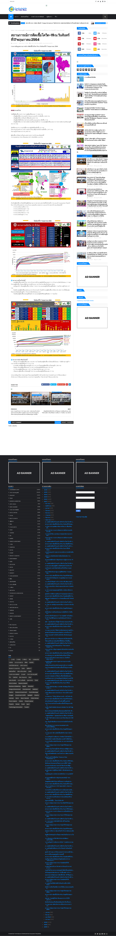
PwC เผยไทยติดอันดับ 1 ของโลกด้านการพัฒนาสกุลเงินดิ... (59, 754)
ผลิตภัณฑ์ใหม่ (25, 17)
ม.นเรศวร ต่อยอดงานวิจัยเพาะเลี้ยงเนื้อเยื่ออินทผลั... (58, 676)
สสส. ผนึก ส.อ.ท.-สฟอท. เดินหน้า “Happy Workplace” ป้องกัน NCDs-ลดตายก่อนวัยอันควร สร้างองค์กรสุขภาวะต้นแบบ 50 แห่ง (32, 23)
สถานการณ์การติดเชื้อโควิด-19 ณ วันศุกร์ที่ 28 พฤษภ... (59, 575)
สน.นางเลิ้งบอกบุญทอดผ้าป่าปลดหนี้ (54, 854)
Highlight (12, 495)
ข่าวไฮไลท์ (84, 156)
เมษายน (47, 912)
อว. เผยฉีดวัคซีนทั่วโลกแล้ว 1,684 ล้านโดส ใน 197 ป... (59, 624)
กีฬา (10, 535)
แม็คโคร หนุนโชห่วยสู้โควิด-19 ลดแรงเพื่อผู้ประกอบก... (59, 749)
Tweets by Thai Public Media (85, 300)
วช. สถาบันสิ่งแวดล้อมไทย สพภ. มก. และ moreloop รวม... (59, 742)
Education (12, 564)
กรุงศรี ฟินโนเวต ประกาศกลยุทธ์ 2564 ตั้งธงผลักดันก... (59, 870)
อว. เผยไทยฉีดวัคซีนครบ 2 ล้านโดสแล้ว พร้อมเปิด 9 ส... (58, 849)
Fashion (12, 613)
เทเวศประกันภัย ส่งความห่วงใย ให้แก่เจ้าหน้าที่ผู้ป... (58, 765)
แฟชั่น (11, 619)
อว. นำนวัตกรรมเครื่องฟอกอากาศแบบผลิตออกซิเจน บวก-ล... (58, 797)
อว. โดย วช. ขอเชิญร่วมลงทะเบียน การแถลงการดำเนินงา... (59, 605)
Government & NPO (76, 23)
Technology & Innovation (16, 593)
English (12, 1)
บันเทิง (11, 561)
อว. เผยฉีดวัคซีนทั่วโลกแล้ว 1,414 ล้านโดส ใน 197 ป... (59, 806)
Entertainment (13, 558)
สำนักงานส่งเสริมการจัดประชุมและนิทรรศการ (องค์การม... (59, 587)
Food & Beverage (14, 576)
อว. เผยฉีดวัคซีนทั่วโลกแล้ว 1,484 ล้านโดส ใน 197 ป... (59, 751)
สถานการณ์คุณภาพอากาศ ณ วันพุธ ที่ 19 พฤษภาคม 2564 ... (58, 745)
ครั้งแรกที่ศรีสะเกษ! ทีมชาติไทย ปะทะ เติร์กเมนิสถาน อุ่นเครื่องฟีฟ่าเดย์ (95, 124)
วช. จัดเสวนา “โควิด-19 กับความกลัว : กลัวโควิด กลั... (59, 696)
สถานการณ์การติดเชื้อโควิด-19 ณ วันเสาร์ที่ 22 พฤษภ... (57, 683)
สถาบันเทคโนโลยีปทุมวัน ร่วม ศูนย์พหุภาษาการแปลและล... (58, 578)
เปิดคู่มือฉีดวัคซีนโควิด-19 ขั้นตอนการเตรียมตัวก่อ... (58, 781)
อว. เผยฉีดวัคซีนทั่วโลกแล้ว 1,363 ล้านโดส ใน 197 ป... (59, 846)
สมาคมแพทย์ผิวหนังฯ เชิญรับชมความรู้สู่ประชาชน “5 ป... (59, 560)
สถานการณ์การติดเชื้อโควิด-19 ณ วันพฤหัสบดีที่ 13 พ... (59, 857)
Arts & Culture (13, 604)
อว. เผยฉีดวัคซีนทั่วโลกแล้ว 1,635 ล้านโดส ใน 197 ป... (59, 671)
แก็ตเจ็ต (11, 599)
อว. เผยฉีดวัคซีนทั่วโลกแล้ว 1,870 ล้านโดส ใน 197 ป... (59, 522)
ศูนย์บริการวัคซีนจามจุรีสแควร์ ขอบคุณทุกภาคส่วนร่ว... (59, 594)
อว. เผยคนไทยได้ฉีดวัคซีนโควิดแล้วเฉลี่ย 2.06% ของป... (57, 883)
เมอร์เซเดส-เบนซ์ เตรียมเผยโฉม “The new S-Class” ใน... (57, 646)
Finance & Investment (15, 541)
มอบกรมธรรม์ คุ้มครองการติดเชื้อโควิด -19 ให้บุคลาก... (59, 875)
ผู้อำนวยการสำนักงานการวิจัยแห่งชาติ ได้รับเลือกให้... (59, 638)
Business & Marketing (15, 501)
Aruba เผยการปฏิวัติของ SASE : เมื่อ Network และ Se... (59, 770)
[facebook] (96, 1)
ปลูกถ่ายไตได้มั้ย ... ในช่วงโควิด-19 (54, 800)
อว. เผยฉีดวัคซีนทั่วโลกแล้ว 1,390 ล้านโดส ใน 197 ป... (59, 819)
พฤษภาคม (48, 520)
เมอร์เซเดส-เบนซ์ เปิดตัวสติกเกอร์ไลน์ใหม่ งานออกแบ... (58, 568)
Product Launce (14, 633)
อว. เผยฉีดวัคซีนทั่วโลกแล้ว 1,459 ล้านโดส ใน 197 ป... (59, 768)
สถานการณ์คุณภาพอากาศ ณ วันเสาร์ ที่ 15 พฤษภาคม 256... (58, 815)
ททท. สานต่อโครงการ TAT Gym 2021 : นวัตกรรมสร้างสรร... (58, 786)
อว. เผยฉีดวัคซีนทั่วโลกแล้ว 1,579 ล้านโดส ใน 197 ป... (59, 690)
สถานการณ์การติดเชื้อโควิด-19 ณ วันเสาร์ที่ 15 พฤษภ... (59, 809)
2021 (45, 501)
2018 (45, 927)
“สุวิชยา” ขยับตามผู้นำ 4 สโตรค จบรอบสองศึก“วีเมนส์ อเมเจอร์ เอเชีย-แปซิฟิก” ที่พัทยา (95, 139)
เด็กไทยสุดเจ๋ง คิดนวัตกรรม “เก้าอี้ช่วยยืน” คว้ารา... (58, 872)
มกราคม (47, 919)
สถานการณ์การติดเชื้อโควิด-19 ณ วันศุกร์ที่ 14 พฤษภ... (59, 828)
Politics (12, 636)
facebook (70, 422)
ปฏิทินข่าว (49, 17)
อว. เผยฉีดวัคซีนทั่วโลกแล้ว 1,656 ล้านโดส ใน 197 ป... (59, 643)
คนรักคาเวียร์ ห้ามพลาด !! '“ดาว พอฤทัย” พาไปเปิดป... (59, 616)
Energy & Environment (15, 616)
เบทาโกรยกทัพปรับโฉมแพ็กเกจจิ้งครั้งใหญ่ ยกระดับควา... (58, 668)
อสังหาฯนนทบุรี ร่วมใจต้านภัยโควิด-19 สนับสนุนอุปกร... (58, 635)
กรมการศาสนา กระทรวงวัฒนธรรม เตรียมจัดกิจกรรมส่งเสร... (59, 812)
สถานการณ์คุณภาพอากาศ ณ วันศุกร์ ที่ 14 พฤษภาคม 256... (58, 825)
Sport (11, 530)
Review (11, 650)
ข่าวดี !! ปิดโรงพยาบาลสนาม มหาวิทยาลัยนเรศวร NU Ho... (59, 718)
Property (12, 573)
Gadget (11, 596)
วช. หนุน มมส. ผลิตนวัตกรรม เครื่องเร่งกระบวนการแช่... (58, 905)
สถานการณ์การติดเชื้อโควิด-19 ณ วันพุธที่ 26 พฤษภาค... (59, 609)
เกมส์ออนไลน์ (12, 645)
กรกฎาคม (48, 515)
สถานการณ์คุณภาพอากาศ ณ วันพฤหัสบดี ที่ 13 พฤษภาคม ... (57, 863)
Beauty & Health (14, 518)
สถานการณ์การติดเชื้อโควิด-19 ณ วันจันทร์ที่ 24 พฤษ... (59, 653)
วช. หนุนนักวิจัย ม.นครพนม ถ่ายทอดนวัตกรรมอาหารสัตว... (58, 534)
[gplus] (105, 1)
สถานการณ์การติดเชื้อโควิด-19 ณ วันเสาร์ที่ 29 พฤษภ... (57, 549)
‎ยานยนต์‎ (11, 553)
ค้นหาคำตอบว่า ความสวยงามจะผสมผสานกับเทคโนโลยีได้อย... (56, 726)
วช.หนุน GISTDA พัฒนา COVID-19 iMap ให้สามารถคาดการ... (59, 687)
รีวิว (56, 17)
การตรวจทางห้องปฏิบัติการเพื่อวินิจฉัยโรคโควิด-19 (58, 566)
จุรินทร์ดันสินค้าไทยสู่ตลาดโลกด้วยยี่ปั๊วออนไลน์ (57, 701)
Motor (11, 550)
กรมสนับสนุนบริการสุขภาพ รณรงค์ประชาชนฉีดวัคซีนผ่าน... (59, 552)
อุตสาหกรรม (12, 590)
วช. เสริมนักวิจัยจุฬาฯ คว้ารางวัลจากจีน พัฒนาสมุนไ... (59, 581)
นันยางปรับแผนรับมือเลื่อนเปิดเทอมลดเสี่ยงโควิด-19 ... (59, 711)
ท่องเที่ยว (11, 538)
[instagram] (103, 1)
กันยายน (47, 510)
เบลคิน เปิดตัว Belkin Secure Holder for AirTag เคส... (59, 707)
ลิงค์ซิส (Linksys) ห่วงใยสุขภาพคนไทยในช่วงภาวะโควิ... (59, 835)
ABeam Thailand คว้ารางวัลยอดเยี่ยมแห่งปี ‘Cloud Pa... (59, 599)
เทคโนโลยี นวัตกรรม (14, 607)
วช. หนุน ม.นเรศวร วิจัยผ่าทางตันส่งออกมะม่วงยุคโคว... (59, 630)
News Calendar (13, 507)
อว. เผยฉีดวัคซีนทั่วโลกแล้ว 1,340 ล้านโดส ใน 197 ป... (59, 877)
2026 (45, 490)
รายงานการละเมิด (81, 517)
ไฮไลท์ (11, 498)
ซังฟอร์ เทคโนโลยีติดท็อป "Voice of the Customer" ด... (56, 757)
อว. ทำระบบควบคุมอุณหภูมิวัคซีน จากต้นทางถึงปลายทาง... (58, 590)
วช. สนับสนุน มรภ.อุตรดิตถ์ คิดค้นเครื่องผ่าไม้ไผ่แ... (58, 655)
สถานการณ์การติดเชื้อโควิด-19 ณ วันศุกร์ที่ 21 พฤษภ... (59, 699)
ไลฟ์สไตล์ (12, 610)
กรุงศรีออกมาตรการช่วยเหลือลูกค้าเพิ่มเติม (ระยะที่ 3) (59, 678)
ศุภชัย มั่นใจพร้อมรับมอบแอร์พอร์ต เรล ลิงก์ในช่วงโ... (59, 632)
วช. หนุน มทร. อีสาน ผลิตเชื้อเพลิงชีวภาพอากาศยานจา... (58, 733)
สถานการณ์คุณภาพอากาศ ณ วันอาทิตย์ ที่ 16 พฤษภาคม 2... (59, 803)
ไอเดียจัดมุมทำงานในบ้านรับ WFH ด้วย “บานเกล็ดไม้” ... (59, 774)
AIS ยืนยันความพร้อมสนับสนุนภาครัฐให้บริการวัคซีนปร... (59, 612)
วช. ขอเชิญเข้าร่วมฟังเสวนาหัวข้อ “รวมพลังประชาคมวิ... (59, 842)
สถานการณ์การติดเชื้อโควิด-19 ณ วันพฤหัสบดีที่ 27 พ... (59, 596)
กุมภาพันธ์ (48, 917)
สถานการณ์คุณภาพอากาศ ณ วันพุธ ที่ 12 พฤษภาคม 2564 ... (58, 891)
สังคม (11, 524)
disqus (64, 422)
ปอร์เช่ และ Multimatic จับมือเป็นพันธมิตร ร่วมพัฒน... (57, 556)
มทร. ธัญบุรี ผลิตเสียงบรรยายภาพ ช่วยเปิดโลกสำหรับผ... (59, 722)
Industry (12, 570)
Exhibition (12, 547)
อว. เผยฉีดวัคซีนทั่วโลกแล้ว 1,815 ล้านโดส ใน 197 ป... (59, 546)
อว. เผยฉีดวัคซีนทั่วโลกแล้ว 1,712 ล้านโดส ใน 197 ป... (59, 602)
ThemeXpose (17, 933)
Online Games (13, 630)
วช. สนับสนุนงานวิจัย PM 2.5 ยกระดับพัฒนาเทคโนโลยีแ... (56, 839)
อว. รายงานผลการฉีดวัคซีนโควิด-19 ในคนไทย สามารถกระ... (57, 821)
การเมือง (11, 639)
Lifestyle (12, 601)
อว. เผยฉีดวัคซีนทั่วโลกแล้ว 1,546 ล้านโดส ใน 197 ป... (59, 713)
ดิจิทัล (11, 578)
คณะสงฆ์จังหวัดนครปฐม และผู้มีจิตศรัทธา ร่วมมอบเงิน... (58, 572)
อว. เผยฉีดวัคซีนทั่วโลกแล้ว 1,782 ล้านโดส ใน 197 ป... (59, 563)
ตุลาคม (47, 508)
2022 (45, 499)
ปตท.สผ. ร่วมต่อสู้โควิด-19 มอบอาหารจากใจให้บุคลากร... (57, 899)
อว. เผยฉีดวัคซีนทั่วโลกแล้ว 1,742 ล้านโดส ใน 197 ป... (59, 584)
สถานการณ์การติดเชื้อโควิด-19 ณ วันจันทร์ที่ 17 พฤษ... (59, 784)
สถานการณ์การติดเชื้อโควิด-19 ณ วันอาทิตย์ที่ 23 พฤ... (59, 673)
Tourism (12, 532)
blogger (57, 422)
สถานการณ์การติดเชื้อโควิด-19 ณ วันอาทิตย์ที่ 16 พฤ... (59, 794)
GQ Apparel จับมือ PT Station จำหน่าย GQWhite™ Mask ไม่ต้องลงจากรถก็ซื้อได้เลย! (95, 108)
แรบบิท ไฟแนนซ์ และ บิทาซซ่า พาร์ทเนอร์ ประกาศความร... (58, 867)
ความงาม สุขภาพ (13, 527)
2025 (45, 492)
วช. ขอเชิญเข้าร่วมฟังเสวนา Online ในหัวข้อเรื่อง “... (59, 737)
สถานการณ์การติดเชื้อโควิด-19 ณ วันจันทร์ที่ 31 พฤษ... (59, 524)
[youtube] (100, 1)
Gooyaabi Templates (35, 933)
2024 (45, 494)
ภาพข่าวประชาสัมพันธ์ (37, 17)
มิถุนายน (47, 517)
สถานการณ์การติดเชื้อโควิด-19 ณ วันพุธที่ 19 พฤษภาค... (58, 729)
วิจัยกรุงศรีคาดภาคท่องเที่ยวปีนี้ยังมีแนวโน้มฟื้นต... (58, 641)
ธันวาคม (47, 503)
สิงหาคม (47, 513)
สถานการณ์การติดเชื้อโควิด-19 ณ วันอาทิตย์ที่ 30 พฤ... (59, 544)
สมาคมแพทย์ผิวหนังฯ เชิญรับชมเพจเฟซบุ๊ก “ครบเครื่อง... (57, 778)
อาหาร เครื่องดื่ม (13, 584)
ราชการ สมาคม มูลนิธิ (20, 30)
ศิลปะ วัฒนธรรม (13, 624)
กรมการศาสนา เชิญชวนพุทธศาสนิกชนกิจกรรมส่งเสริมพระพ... (59, 650)
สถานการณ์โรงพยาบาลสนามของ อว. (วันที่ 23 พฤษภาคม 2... (57, 658)
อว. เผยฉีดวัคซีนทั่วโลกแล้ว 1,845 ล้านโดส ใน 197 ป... (59, 541)
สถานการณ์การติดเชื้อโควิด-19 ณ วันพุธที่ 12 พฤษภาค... (58, 895)
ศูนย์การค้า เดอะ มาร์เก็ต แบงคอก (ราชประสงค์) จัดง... (59, 852)
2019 (45, 924)
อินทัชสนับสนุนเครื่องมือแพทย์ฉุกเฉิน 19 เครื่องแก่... (58, 902)
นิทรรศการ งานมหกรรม (14, 555)
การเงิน (11, 544)
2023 (45, 497)
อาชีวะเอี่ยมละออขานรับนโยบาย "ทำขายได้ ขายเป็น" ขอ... (59, 693)
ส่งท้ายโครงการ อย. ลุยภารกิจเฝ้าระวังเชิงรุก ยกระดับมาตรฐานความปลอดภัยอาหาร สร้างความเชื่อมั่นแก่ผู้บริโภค (41, 400)
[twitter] (98, 1)
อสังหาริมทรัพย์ (13, 581)
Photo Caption (13, 512)
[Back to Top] (107, 934)
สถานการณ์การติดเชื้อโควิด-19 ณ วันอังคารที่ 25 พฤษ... (58, 627)
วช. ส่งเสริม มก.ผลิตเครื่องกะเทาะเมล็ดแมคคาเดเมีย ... (59, 790)
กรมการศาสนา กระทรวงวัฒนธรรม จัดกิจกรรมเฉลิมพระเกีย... (58, 530)
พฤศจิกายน (48, 506)
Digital (11, 567)
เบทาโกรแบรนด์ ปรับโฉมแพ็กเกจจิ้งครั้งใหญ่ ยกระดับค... (59, 704)
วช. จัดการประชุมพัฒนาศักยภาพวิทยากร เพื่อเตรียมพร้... (58, 527)
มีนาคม (47, 915)
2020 (45, 922)
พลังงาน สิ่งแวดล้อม (14, 627)
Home (12, 30)
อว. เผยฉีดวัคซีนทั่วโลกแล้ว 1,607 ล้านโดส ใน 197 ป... (59, 680)
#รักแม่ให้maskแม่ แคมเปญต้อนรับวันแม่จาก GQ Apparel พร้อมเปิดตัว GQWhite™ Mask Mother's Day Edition (95, 102)
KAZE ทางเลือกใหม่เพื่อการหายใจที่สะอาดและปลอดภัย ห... (59, 887)
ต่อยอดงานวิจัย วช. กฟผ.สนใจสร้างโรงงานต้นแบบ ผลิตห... (59, 831)
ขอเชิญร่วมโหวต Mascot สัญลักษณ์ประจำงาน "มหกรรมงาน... (57, 859)
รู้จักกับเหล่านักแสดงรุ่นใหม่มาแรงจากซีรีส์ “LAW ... (58, 763)
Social (11, 515)
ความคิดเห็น (100, 156)
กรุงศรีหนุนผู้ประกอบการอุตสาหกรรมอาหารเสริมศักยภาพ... (57, 662)
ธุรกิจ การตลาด (13, 504)
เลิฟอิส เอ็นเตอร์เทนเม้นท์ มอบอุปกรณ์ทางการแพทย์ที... (59, 665)
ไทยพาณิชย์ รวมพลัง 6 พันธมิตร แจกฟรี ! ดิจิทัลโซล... (59, 739)
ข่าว (16, 17)
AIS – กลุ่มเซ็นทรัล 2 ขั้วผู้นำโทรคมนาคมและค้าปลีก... (59, 622)
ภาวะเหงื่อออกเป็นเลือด (90, 77)
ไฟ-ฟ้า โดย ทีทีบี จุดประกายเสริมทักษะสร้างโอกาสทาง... (58, 618)
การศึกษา (12, 587)
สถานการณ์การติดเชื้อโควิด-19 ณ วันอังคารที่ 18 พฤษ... (59, 761)
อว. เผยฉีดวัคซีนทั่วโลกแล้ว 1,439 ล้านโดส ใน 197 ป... (59, 792)
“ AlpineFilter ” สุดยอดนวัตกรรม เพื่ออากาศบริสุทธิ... (59, 715)
